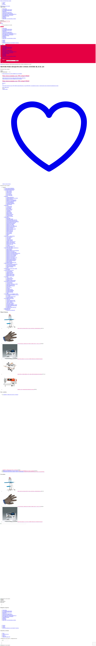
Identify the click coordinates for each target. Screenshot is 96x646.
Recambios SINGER (9, 292)
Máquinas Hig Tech (9, 273)
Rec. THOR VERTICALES (10, 296)
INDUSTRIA (4, 8)
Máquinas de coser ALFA (10, 251)
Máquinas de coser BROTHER (11, 252)
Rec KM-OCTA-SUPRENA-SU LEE (12, 294)
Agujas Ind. (8, 299)
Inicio (1, 64)
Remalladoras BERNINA (10, 203)
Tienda (3, 3)
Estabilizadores (8, 211)
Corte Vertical (8, 238)
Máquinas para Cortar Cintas (10, 243)
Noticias (3, 626)
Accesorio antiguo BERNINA (9, 188)
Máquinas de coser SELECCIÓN (11, 257)
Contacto (3, 2)
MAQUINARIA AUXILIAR (11, 222)
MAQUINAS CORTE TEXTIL (7, 13)
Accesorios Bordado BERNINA (9, 189)
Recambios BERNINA (10, 202)
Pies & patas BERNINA (10, 201)
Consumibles (8, 210)
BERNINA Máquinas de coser (11, 262)
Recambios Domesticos (10, 290)
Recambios (8, 269)
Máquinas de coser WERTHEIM (11, 226)
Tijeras (7, 267)
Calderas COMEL (9, 277)
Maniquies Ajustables (9, 266)
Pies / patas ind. (8, 193)
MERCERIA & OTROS (8, 263)
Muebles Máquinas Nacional (10, 260)
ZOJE (7, 235)
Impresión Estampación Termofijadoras (12, 221)
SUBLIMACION (7, 309)
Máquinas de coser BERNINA (11, 200)
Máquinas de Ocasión (9, 214)
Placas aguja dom (9, 261)
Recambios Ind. (8, 306)
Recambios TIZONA (9, 297)
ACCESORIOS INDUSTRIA (7, 9)
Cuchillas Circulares (9, 239)
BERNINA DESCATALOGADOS (12, 198)
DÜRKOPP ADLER (5, 35)
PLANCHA (4, 17)
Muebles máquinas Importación (11, 259)
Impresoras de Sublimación (10, 310)
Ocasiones (8, 245)
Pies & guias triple (9, 194)
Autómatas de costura (9, 272)
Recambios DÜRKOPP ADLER (11, 305)
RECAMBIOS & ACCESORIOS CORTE (11, 293)
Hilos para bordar (9, 212)
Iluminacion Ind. (9, 191)
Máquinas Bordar (9, 213)
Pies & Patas (8, 286)
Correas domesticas (9, 283)
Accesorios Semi (9, 207)
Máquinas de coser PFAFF (10, 256)
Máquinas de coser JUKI (10, 225)
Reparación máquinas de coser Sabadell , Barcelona (10, 42)
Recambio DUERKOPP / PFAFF (11, 304)
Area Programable (9, 271)
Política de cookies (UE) (6, 636)
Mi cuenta (4, 4)
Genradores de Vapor (9, 278)
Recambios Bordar (9, 215)
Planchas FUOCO (9, 279)
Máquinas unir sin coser (10, 275)
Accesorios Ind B (9, 206)
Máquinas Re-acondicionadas (11, 228)
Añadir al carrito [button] (5, 89)
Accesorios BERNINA (10, 197)
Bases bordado (8, 208)
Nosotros (3, 40)
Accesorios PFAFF (9, 282)
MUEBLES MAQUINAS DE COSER (10, 268)
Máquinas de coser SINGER (10, 258)
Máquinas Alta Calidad (10, 224)
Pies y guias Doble (9, 195)
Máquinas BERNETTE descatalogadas (12, 250)
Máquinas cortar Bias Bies (10, 242)
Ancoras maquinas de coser (10, 300)
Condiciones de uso (5, 634)
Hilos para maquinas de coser (11, 265)
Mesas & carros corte (9, 244)
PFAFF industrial (9, 233)
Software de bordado (9, 216)
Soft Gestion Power (7, 308)
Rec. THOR (8, 295)
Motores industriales (9, 231)
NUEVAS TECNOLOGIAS (7, 12)
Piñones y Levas (9, 287)
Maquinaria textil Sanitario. (10, 223)
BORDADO (4, 11)
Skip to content (8, 0)
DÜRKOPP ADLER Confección (11, 219)
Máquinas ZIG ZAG (9, 230)
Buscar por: (4, 60)
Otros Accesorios (9, 192)
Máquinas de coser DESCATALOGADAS (13, 253)
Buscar (17, 60)
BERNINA (4, 36)
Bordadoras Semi (9, 209)
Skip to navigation (3, 0)
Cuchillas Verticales (9, 240)
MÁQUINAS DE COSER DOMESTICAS (9, 14)
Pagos (3, 633)
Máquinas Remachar (9, 229)
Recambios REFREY (9, 291)
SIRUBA (7, 234)
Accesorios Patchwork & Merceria (11, 264)
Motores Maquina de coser (6, 73)
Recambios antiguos (9, 289)
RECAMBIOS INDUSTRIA (7, 10)
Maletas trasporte (9, 249)
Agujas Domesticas (9, 248)
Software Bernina (9, 204)
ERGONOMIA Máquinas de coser (11, 220)
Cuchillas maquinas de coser (10, 301)
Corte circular (8, 237)
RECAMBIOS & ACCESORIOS (7, 15)
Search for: (2, 20)
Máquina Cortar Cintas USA (10, 241)
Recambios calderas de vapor (11, 280)
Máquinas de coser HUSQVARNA (12, 254)
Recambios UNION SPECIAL (11, 307)
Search (3, 59)
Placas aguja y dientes (9, 303)
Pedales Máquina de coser (10, 285)
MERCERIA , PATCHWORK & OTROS (9, 18)
